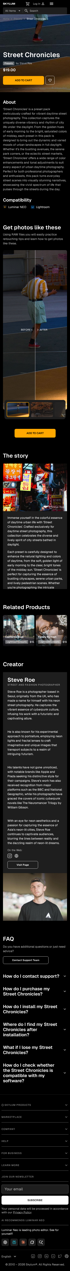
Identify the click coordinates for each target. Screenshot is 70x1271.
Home (6, 18)
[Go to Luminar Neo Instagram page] (40, 1256)
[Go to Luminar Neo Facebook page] (33, 1256)
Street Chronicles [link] (36, 18)
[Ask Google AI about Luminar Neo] (41, 1242)
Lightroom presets (17, 641)
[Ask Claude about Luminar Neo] (23, 1242)
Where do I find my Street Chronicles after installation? (35, 1029)
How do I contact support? (35, 976)
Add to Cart (23, 80)
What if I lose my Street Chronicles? (35, 1049)
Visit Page (23, 864)
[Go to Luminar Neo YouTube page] (53, 1256)
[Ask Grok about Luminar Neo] (32, 1242)
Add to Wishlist (18, 625)
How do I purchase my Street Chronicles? (35, 991)
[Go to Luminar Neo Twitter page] (60, 1256)
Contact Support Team (25, 960)
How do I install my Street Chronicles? (35, 1009)
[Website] (16, 856)
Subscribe (35, 1200)
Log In (39, 4)
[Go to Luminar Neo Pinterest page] (67, 1256)
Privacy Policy (22, 1212)
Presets (18, 18)
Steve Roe (26, 63)
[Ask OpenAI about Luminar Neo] (5, 1242)
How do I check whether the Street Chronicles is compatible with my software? (35, 1073)
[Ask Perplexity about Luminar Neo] (14, 1242)
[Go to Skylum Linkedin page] (46, 1256)
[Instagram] (9, 856)
